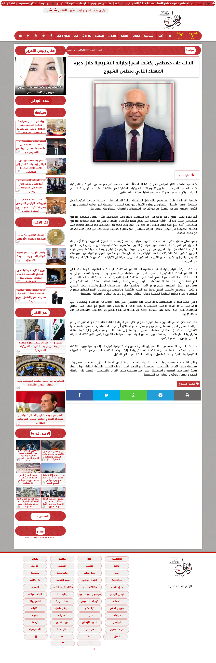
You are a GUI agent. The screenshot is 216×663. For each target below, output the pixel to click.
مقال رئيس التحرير (40, 51)
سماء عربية (62, 601)
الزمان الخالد (62, 594)
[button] (60, 76)
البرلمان (116, 622)
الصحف (35, 587)
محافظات (117, 580)
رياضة (124, 35)
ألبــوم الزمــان (89, 622)
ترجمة (34, 622)
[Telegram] (160, 395)
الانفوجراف (35, 601)
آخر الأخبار (40, 222)
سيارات (117, 615)
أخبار (160, 35)
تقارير (136, 35)
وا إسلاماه (117, 587)
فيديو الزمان (117, 594)
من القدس (62, 622)
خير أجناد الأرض (89, 601)
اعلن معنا (62, 629)
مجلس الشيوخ (187, 383)
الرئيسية (117, 559)
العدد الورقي (40, 101)
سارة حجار (184, 175)
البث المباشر (35, 594)
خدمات (117, 601)
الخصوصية (34, 629)
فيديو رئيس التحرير (89, 594)
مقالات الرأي (89, 587)
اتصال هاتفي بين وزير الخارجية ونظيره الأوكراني (114, 3)
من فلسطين (117, 629)
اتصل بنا (115, 636)
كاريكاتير (35, 580)
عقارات (35, 608)
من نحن (89, 629)
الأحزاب (62, 615)
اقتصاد (99, 35)
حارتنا (89, 615)
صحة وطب (63, 35)
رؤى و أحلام (117, 608)
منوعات (35, 573)
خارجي (112, 35)
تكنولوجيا (62, 573)
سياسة (148, 35)
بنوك (34, 615)
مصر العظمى (62, 580)
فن (76, 35)
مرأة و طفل (62, 608)
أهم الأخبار (40, 313)
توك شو (89, 608)
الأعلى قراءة (40, 433)
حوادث (86, 35)
